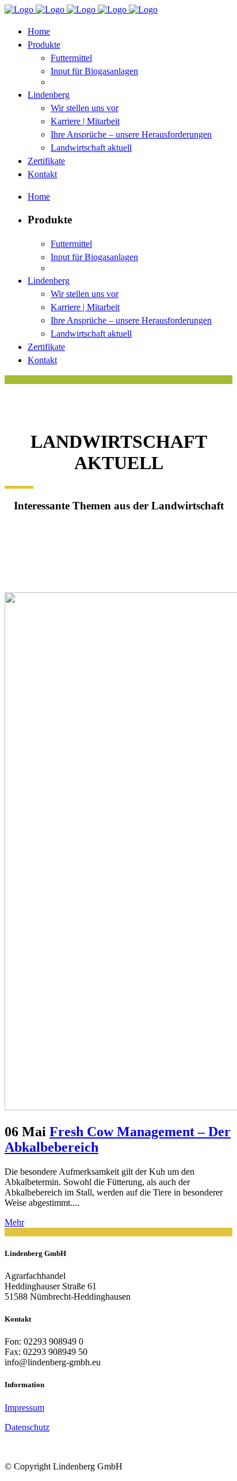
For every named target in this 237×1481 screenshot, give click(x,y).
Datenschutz (27, 1427)
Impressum (24, 1408)
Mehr (14, 1222)
